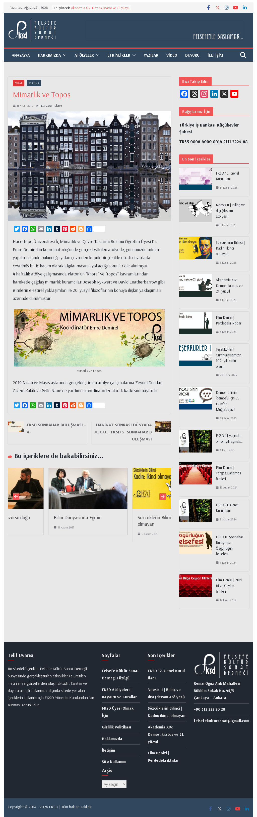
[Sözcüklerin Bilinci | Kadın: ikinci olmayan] (137, 471)
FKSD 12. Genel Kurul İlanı (227, 176)
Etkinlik (34, 83)
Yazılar (151, 55)
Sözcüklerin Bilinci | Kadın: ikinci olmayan (230, 248)
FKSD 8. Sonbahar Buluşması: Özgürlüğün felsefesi (229, 545)
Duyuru (192, 55)
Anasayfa (21, 55)
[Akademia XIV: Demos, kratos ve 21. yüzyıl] (195, 291)
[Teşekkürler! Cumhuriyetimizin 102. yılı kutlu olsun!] (195, 364)
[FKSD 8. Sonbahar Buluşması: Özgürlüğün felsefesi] (195, 551)
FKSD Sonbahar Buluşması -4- (56, 428)
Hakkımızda (112, 738)
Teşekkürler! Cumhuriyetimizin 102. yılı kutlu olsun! (228, 358)
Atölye (18, 83)
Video (171, 55)
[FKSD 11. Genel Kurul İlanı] (195, 513)
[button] (64, 55)
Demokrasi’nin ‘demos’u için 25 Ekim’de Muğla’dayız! (227, 401)
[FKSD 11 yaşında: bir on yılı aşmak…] (195, 444)
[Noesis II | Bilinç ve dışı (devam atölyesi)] (195, 216)
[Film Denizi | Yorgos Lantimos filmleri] (195, 479)
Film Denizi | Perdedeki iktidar (228, 320)
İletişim (215, 55)
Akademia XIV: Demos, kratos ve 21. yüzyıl (100, 8)
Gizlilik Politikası (116, 726)
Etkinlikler (118, 55)
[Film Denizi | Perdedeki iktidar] (195, 326)
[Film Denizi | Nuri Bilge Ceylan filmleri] (195, 591)
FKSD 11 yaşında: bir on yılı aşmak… (229, 438)
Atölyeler (84, 55)
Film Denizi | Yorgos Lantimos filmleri (228, 473)
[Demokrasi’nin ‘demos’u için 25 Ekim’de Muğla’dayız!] (195, 407)
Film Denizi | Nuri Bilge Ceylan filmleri (229, 586)
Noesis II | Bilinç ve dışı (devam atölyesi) (230, 210)
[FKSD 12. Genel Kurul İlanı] (195, 182)
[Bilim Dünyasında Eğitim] (53, 471)
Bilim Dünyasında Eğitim (43, 517)
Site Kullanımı (114, 761)
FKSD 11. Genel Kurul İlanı (227, 508)
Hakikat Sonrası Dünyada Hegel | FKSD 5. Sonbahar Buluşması (123, 432)
